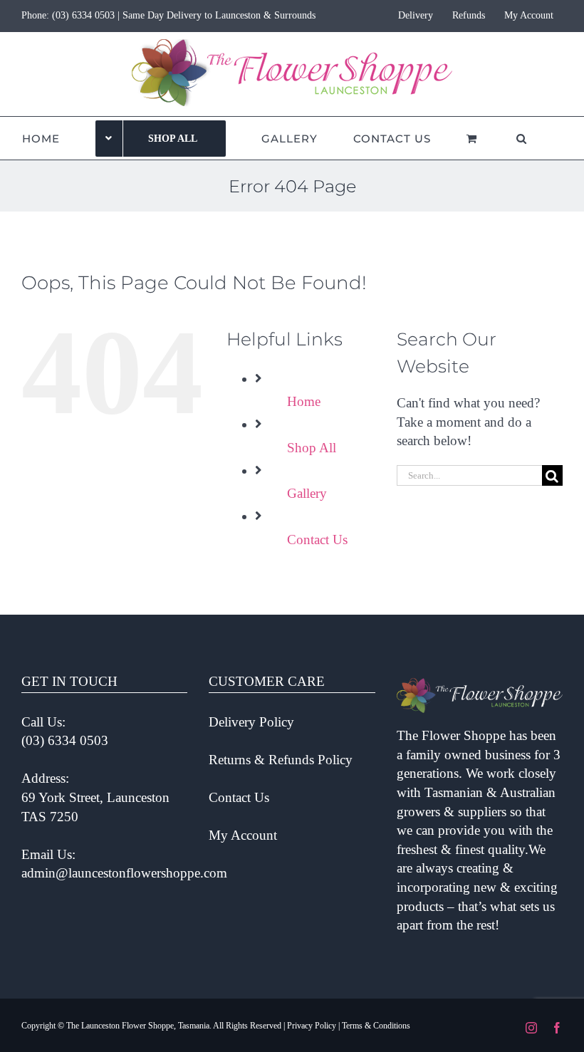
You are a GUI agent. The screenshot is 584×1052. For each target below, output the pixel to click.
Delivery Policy (251, 721)
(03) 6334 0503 (83, 15)
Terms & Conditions (376, 1026)
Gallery (307, 493)
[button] (521, 138)
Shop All (311, 447)
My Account (243, 835)
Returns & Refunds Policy (281, 759)
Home (303, 401)
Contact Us (317, 539)
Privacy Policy (311, 1026)
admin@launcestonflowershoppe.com (124, 872)
